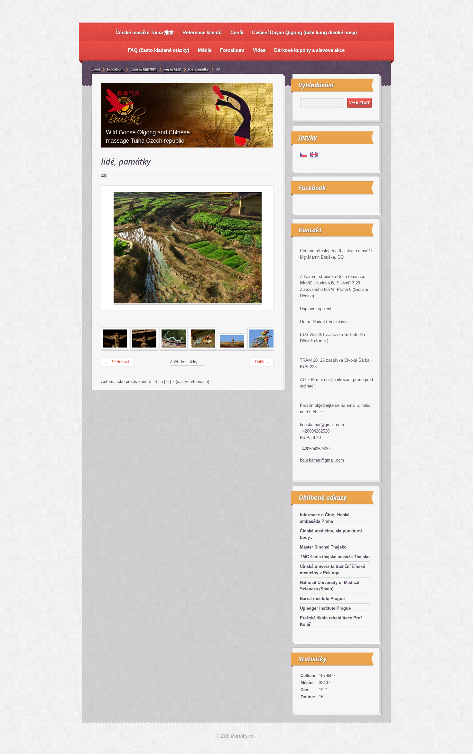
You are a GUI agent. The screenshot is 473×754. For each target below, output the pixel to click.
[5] (232, 348)
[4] (203, 348)
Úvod (96, 69)
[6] (261, 348)
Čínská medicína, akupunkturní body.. (331, 534)
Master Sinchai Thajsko (323, 547)
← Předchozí (117, 361)
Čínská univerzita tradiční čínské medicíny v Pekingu (332, 569)
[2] (144, 348)
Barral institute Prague (322, 598)
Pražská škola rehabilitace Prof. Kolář (331, 621)
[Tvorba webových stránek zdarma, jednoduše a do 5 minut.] (255, 736)
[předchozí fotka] (112, 248)
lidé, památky (198, 69)
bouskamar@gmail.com (322, 460)
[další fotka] (263, 248)
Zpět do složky (184, 361)
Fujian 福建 (172, 69)
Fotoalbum (115, 69)
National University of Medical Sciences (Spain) (329, 585)
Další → (262, 361)
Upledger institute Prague (325, 608)
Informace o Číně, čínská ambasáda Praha (324, 518)
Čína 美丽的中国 (144, 69)
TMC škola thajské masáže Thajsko (335, 556)
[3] (174, 348)
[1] (115, 348)
